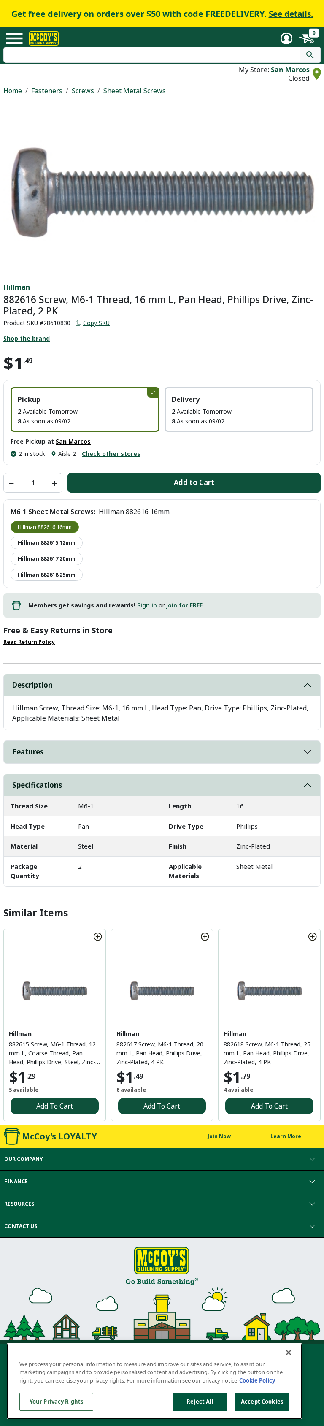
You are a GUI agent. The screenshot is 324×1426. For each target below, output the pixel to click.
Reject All (199, 1401)
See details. (291, 13)
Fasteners (46, 90)
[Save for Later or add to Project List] (98, 937)
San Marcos (290, 69)
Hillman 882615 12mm (47, 542)
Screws (83, 90)
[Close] (288, 1352)
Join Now (219, 1136)
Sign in (147, 605)
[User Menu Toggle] (286, 38)
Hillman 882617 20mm (47, 558)
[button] (85, 409)
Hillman (16, 287)
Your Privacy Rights (56, 1401)
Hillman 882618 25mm (47, 574)
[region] (154, 1381)
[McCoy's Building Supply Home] (44, 38)
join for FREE (184, 605)
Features (27, 751)
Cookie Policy (257, 1380)
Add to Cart (194, 482)
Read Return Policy (29, 641)
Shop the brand (26, 338)
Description (32, 685)
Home (12, 90)
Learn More (285, 1136)
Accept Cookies (262, 1401)
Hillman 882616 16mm (45, 527)
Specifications (37, 785)
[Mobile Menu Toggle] (14, 38)
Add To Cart (54, 1106)
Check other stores (111, 454)
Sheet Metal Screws (134, 90)
